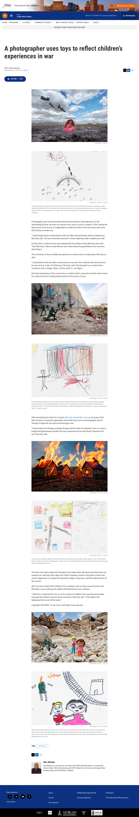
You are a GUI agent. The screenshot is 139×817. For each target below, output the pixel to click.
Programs (13, 22)
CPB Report (110, 793)
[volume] (11, 15)
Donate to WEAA (127, 6)
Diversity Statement (84, 798)
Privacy (51, 798)
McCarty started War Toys (76, 417)
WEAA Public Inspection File (86, 793)
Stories (26, 22)
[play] (5, 15)
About (96, 22)
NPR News (42, 746)
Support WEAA (82, 22)
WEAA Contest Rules (65, 22)
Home (4, 22)
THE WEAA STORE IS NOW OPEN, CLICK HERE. (69, 27)
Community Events (43, 22)
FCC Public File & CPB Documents (117, 798)
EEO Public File (54, 802)
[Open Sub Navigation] (20, 22)
